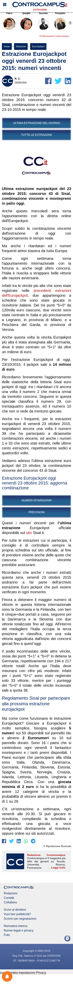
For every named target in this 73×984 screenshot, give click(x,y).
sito (29, 533)
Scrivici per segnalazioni (20, 918)
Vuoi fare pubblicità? (17, 914)
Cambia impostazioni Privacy (26, 972)
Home (7, 46)
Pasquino (60, 13)
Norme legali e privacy (19, 930)
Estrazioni (40, 9)
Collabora (10, 902)
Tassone (43, 13)
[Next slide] (70, 23)
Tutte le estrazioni (36, 134)
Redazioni (10, 893)
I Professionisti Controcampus (54, 36)
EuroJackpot (38, 46)
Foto (7, 935)
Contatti (9, 897)
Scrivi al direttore (15, 909)
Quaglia (26, 13)
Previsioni (36, 512)
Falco (9, 13)
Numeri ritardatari (37, 500)
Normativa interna (15, 926)
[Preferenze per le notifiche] (7, 976)
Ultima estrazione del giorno (36, 123)
